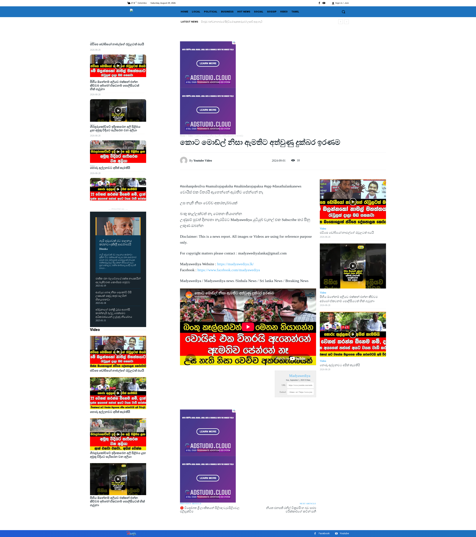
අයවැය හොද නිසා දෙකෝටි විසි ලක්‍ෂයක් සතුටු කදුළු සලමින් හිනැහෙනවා (113, 296)
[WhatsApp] (163, 71)
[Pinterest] (163, 62)
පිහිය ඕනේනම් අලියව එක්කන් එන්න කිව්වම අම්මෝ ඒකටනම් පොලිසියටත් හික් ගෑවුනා (114, 85)
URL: (284, 385)
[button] (343, 11)
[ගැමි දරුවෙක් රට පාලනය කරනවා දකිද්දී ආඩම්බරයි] (118, 226)
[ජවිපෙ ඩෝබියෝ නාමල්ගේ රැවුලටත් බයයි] (118, 66)
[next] (346, 21)
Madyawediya (299, 376)
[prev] (340, 21)
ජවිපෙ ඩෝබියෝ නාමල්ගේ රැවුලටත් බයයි (222, 21)
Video (95, 329)
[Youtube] (324, 3)
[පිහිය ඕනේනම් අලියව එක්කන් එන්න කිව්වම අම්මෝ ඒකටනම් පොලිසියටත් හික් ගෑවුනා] (118, 110)
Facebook (324, 533)
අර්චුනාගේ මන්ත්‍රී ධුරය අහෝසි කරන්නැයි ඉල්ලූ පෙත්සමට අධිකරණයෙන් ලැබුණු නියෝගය (114, 313)
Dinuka (103, 249)
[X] (163, 54)
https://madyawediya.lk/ (235, 264)
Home (182, 135)
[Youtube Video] (184, 160)
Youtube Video (202, 160)
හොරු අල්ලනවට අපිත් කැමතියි (110, 167)
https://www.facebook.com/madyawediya (228, 270)
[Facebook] (319, 3)
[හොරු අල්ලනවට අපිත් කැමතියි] (118, 189)
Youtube (344, 533)
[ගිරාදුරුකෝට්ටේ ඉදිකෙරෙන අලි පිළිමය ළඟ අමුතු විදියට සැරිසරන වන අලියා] (118, 151)
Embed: (283, 392)
